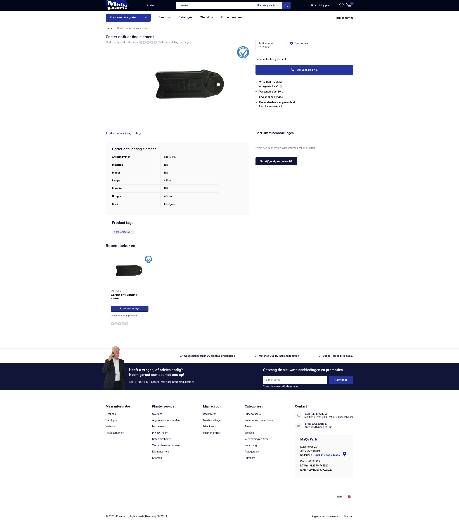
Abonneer (341, 379)
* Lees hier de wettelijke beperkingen (281, 386)
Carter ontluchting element (124, 296)
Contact (151, 5)
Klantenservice (344, 17)
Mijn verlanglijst (212, 432)
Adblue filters (123, 232)
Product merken (232, 17)
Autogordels (252, 451)
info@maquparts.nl (315, 424)
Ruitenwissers (253, 414)
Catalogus (185, 17)
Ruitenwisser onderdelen (259, 420)
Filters (248, 426)
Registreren (209, 414)
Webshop (206, 17)
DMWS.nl (162, 516)
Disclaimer (158, 426)
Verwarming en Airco (257, 439)
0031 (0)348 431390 (315, 414)
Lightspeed (136, 516)
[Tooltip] (281, 87)
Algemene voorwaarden (166, 420)
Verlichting (251, 445)
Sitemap (157, 457)
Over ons (164, 17)
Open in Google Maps (327, 455)
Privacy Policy (160, 432)
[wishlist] (341, 5)
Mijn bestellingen (212, 420)
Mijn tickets (209, 426)
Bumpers (250, 457)
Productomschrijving (118, 133)
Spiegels (249, 432)
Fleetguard (119, 42)
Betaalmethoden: (162, 439)
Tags (139, 133)
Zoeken (286, 5)
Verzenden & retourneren (166, 445)
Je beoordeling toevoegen (176, 42)
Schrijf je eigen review (274, 161)
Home (109, 28)
